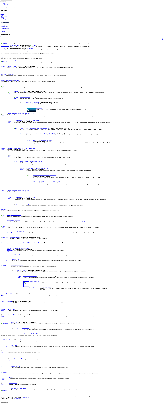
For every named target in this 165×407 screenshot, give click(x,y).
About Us (3, 18)
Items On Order (4, 29)
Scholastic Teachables (15, 366)
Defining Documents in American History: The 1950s (50, 181)
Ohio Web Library (13, 41)
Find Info (11, 7)
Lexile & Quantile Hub (34, 281)
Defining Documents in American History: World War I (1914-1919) (21, 148)
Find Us (4, 3)
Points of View (14, 345)
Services (2, 17)
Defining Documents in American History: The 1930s (31, 161)
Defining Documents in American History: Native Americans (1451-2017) (35, 128)
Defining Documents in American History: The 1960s (18, 190)
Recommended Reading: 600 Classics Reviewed (17, 351)
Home (4, 5)
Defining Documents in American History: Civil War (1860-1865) (26, 120)
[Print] (163, 38)
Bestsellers (3, 31)
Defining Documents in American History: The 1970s (24, 197)
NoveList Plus (14, 322)
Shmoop (11, 377)
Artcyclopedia (3, 57)
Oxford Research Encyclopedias (28, 333)
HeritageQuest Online (26, 253)
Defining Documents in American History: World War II (37, 168)
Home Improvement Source (17, 265)
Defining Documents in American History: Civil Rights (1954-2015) (21, 113)
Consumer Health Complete (6, 80)
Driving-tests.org (25, 204)
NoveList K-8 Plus (25, 328)
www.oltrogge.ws (17, 398)
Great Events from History (15, 237)
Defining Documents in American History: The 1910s (43, 140)
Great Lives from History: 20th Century (21, 248)
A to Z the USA (4, 48)
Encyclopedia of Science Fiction (13, 220)
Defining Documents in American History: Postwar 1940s (44, 175)
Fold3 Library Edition (21, 231)
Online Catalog (4, 19)
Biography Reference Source (17, 60)
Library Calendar (4, 16)
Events (2, 15)
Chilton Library (4, 74)
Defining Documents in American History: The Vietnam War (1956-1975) (41, 133)
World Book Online (13, 383)
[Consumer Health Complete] (15, 80)
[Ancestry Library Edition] (33, 45)
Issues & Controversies (22, 270)
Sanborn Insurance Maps (18, 358)
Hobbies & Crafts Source (16, 259)
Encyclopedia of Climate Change (14, 215)
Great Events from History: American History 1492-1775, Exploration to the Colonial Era (25, 242)
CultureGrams (39, 108)
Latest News (3, 7)
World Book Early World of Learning (18, 388)
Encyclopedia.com (4, 209)
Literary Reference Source (45, 287)
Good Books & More (5, 28)
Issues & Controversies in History (30, 276)
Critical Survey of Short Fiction (32, 102)
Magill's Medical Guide (11, 293)
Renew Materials (4, 26)
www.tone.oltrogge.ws (26, 397)
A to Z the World (4, 52)
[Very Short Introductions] (17, 339)
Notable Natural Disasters (12, 314)
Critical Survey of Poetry (25, 97)
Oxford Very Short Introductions (7, 339)
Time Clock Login (4, 402)
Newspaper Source (12, 309)
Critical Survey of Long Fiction (20, 91)
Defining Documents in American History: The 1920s (24, 154)
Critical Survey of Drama (12, 85)
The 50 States (10, 226)
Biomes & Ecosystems (11, 66)
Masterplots (9, 301)
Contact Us (5, 4)
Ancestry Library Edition (15, 45)
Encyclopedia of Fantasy (82, 221)
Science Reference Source (16, 372)
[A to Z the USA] (30, 48)
